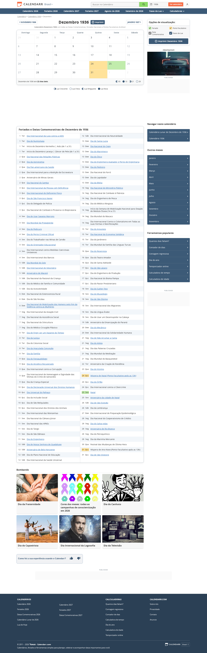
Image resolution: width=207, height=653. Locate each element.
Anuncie (153, 619)
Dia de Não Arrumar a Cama (103, 338)
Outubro (153, 215)
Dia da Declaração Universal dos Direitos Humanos (51, 387)
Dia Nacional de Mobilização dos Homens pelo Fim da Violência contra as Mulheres (52, 305)
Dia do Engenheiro (35, 439)
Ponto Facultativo (179, 28)
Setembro (153, 208)
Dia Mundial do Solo (36, 262)
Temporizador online (159, 266)
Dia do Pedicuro (34, 229)
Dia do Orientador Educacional (41, 244)
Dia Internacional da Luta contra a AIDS (45, 136)
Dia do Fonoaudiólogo (37, 358)
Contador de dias (157, 247)
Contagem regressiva (159, 253)
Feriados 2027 (92, 11)
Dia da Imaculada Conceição (40, 348)
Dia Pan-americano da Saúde (40, 167)
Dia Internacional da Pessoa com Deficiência (47, 188)
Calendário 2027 (71, 11)
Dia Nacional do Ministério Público (106, 188)
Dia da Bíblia (96, 182)
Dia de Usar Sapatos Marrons (40, 216)
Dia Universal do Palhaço (38, 392)
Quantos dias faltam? (159, 241)
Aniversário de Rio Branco (102, 428)
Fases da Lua (178, 33)
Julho (151, 196)
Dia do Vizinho (97, 369)
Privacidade (155, 609)
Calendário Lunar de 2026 (27, 619)
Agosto (152, 202)
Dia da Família (33, 353)
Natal (92, 392)
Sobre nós (154, 604)
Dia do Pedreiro (97, 167)
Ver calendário (176, 4)
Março (152, 170)
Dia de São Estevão (99, 402)
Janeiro (152, 158)
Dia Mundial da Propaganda (40, 222)
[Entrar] (187, 4)
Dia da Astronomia (35, 162)
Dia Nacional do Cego (100, 146)
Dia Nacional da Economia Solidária (107, 234)
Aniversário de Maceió (37, 273)
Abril (151, 177)
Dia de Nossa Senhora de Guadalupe (44, 444)
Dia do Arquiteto (98, 229)
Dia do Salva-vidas (99, 423)
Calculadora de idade (159, 279)
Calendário (21, 16)
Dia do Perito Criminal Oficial (40, 234)
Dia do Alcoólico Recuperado (40, 364)
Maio (151, 183)
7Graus (32, 644)
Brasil (47, 4)
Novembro (154, 221)
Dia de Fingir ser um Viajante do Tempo (45, 332)
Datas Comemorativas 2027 (70, 615)
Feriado (155, 28)
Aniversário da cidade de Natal (105, 397)
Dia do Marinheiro (99, 151)
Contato (153, 614)
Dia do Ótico (96, 156)
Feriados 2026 (51, 11)
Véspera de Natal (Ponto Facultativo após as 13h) (113, 375)
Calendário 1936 (34, 16)
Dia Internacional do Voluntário (41, 268)
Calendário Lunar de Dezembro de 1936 (168, 132)
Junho (151, 189)
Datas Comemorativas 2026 (28, 614)
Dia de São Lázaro (98, 268)
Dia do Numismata (35, 141)
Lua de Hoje (22, 624)
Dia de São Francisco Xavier (40, 198)
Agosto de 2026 (112, 11)
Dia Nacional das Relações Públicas (43, 156)
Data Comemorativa (158, 33)
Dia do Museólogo (98, 294)
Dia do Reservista (98, 251)
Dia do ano (154, 260)
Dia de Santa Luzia (99, 141)
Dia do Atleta (96, 343)
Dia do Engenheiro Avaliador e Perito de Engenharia (114, 162)
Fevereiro (153, 164)
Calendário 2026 (30, 11)
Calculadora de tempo (159, 272)
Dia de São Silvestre (99, 454)
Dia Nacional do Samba (38, 182)
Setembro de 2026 (134, 11)
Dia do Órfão (96, 382)
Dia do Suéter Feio (99, 288)
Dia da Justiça (33, 338)
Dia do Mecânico (98, 327)
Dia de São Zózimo (99, 299)
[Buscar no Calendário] (143, 4)
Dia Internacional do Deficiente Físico (44, 193)
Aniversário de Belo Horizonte (41, 449)
